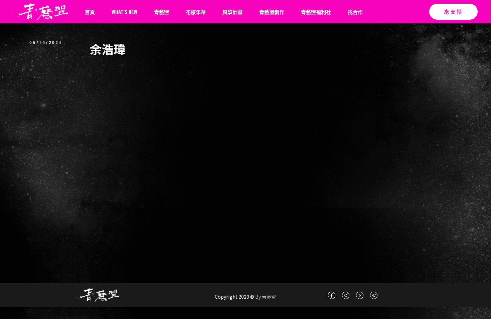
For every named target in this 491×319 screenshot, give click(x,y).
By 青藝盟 (265, 296)
